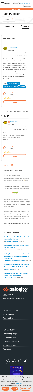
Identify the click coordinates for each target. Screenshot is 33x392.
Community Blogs (10, 334)
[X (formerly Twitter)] (7, 361)
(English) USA (28, 6)
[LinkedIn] (19, 361)
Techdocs (7, 349)
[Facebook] (25, 361)
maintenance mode (13, 83)
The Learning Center (11, 341)
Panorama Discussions (11, 250)
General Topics (9, 26)
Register (16, 3)
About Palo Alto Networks (13, 299)
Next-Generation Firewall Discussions (15, 260)
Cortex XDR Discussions (11, 241)
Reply (15, 102)
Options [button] (25, 26)
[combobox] (9, 19)
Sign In (21, 3)
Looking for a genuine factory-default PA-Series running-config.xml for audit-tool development (17, 256)
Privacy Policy (19, 383)
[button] (5, 389)
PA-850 (22, 86)
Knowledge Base (9, 345)
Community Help (9, 337)
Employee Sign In (27, 3)
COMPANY (8, 295)
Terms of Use (8, 318)
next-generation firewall (11, 86)
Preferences (25, 388)
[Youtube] (13, 361)
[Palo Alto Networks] (16, 289)
